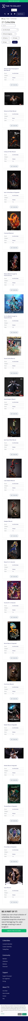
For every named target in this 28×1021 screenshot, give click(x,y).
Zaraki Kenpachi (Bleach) (9, 399)
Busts (13, 118)
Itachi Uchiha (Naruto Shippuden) (11, 192)
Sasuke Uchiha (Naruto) (9, 358)
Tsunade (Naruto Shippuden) (10, 806)
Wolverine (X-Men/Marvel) (10, 111)
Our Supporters (6, 978)
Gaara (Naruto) (7, 887)
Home (4, 18)
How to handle (6, 993)
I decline (19, 1014)
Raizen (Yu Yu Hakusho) (9, 562)
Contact (4, 996)
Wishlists (5, 964)
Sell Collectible (14, 85)
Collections (5, 961)
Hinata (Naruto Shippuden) (10, 847)
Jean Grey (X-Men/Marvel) (10, 440)
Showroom (5, 966)
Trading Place (6, 949)
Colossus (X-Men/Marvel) (10, 151)
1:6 (13, 285)
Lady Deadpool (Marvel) (9, 480)
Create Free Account (14, 1)
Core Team (5, 990)
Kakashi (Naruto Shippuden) (10, 725)
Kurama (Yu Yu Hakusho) (9, 602)
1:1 (13, 120)
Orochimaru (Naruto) (9, 684)
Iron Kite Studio (15, 73)
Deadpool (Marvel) (8, 521)
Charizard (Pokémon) (9, 233)
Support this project (7, 976)
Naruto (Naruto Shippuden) (10, 643)
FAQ (3, 998)
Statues (13, 77)
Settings (2, 1013)
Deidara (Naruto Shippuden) (10, 765)
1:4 (13, 79)
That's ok (24, 1014)
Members (5, 958)
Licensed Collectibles (7, 944)
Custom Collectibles (7, 946)
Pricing (4, 981)
